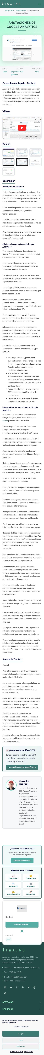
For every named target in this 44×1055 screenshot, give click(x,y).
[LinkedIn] (5, 987)
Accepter (21, 1034)
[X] (28, 987)
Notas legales (28, 1052)
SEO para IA (31, 884)
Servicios (7, 1002)
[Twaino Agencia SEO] (13, 950)
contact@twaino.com (19, 977)
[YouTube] (11, 987)
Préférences (20, 1047)
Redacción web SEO (13, 892)
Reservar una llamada (22, 860)
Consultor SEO (31, 877)
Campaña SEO (13, 877)
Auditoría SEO (13, 884)
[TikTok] (34, 987)
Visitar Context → (22, 924)
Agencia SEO (9, 10)
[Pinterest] (22, 987)
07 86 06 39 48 (15, 972)
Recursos (7, 1009)
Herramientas (21, 10)
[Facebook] (5, 993)
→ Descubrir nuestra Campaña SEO (22, 767)
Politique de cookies (16, 1052)
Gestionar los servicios (21, 1026)
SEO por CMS (30, 892)
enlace (5, 421)
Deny (21, 1040)
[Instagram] (17, 987)
